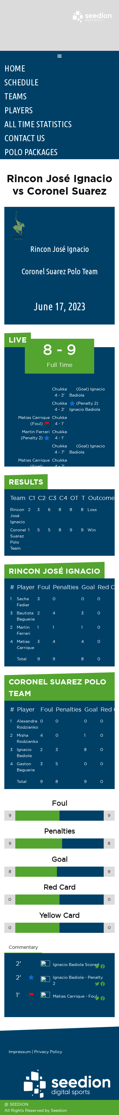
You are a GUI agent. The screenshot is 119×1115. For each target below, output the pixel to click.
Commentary (23, 947)
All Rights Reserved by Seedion (35, 1110)
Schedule (21, 82)
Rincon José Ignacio (17, 515)
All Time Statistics (38, 124)
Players (18, 110)
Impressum (20, 1051)
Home (14, 68)
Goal (88, 587)
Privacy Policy (48, 1051)
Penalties (66, 587)
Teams (15, 96)
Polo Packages (30, 152)
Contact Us (24, 138)
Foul (44, 587)
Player (26, 587)
